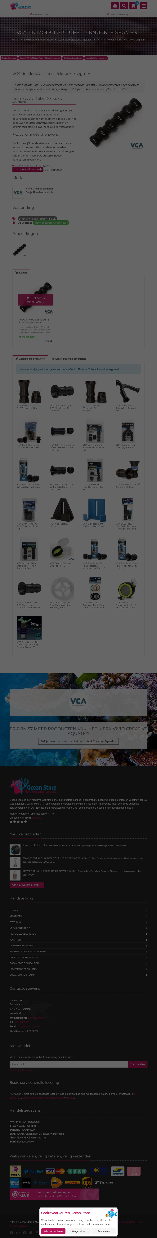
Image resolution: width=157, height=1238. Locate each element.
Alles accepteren (53, 1231)
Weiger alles (78, 1231)
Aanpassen (103, 1231)
